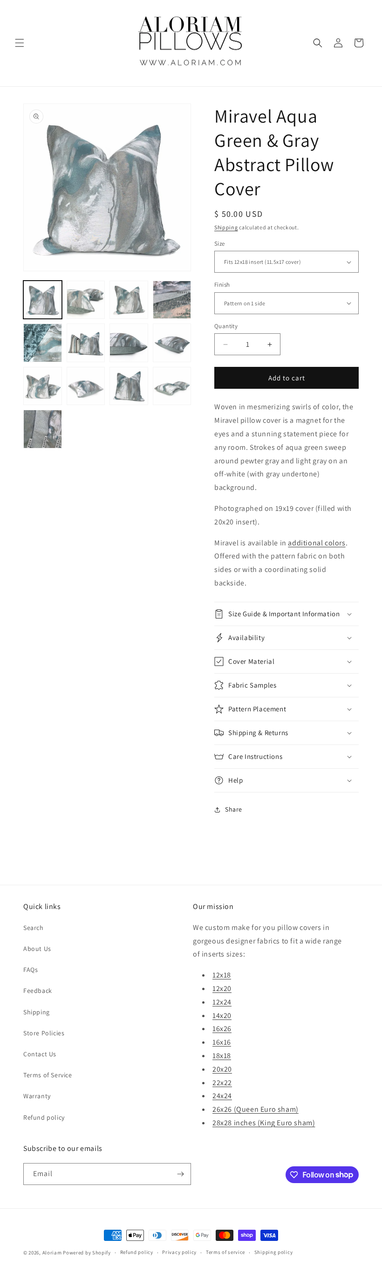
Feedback (37, 990)
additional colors (316, 543)
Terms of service (225, 1252)
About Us (37, 948)
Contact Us (39, 1054)
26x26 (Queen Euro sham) (255, 1109)
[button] (19, 43)
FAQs (30, 969)
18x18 (221, 1056)
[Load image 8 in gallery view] (172, 343)
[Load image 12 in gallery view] (172, 386)
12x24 (222, 1002)
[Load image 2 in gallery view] (86, 300)
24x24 (222, 1096)
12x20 (222, 988)
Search (33, 927)
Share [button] (233, 809)
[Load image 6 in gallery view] (86, 343)
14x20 (222, 1015)
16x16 (221, 1042)
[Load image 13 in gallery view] (42, 429)
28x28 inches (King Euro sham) (263, 1123)
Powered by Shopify (87, 1252)
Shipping (226, 227)
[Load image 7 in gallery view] (128, 343)
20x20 (222, 1069)
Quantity (226, 326)
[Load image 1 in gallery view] (42, 300)
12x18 (221, 975)
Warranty (37, 1096)
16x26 (222, 1028)
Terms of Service (47, 1075)
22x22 (222, 1083)
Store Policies (43, 1033)
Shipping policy (273, 1252)
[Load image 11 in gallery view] (128, 386)
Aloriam (52, 1252)
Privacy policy (179, 1252)
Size (219, 244)
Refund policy (44, 1117)
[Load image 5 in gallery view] (42, 343)
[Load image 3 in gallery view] (128, 300)
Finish (222, 285)
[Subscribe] (180, 1174)
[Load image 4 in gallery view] (172, 300)
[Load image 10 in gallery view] (86, 386)
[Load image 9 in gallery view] (42, 386)
